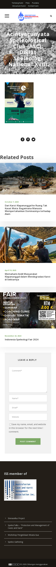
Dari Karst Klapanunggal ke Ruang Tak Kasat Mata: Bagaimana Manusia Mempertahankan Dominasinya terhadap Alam (27, 209)
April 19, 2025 (10, 270)
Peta (27, 3)
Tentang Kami (17, 3)
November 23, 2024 (13, 336)
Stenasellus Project (16, 518)
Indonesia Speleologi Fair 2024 (21, 339)
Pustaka (35, 3)
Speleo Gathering (15, 542)
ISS (21, 564)
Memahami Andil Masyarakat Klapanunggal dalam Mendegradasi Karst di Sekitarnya (27, 276)
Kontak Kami (33, 6)
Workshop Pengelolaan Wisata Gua (23, 535)
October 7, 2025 (12, 202)
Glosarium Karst (19, 6)
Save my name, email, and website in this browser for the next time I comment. (27, 428)
